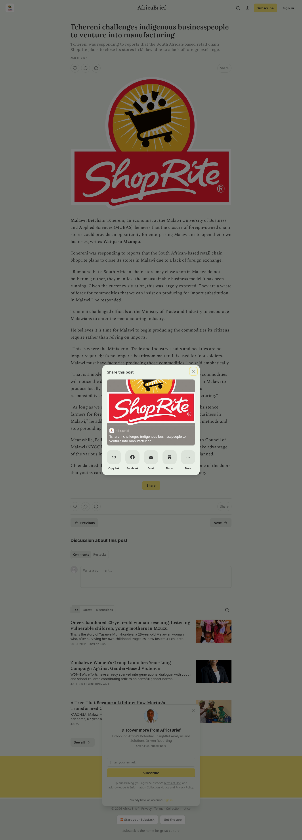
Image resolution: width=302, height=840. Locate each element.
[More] (188, 457)
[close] (193, 371)
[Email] (151, 457)
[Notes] (169, 457)
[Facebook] (132, 457)
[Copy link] (114, 457)
